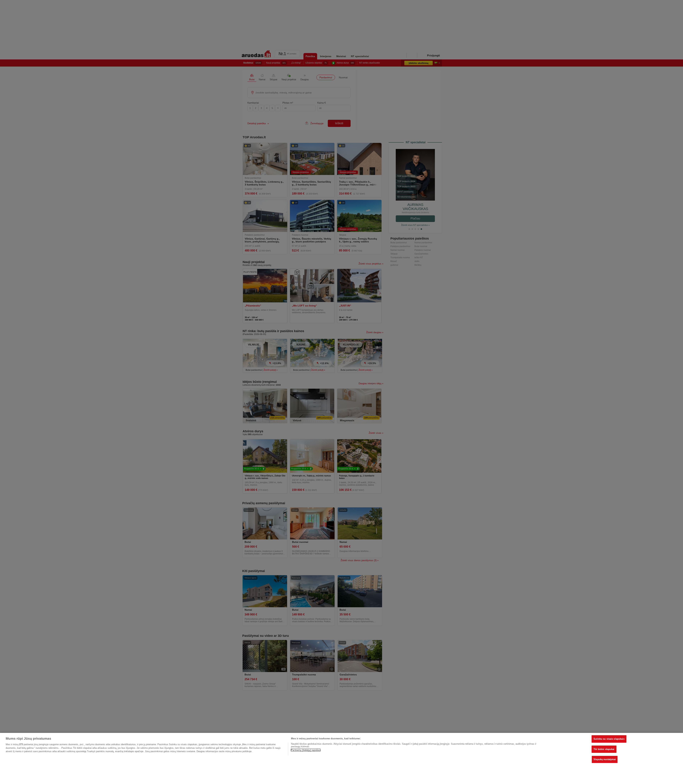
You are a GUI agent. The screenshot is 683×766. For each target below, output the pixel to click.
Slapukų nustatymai (605, 759)
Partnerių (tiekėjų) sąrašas (305, 750)
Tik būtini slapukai (604, 749)
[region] (341, 749)
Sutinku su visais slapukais (609, 739)
